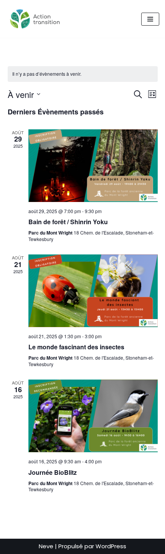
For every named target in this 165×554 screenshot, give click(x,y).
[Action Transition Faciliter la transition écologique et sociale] (37, 19)
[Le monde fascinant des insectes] (93, 290)
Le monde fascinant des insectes (76, 346)
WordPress (111, 546)
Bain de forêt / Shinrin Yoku (68, 221)
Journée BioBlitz (52, 472)
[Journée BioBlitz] (93, 416)
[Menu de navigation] (150, 19)
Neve (46, 546)
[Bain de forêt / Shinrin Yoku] (93, 165)
